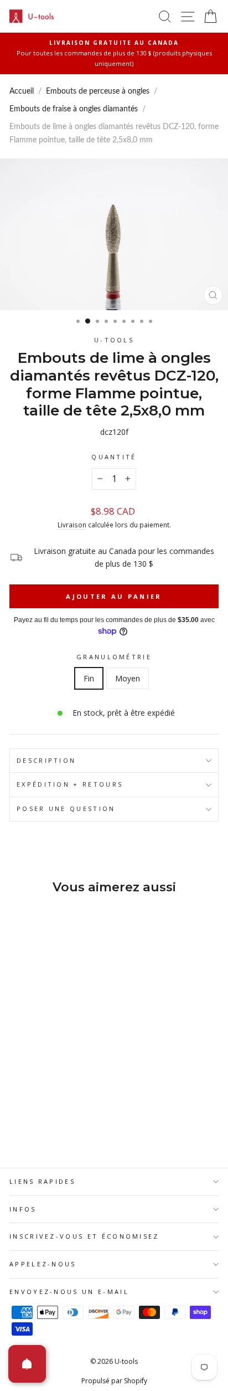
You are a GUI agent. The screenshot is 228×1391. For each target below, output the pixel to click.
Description (46, 760)
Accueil (21, 91)
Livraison (72, 524)
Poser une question (66, 808)
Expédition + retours (70, 784)
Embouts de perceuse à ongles (97, 91)
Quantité (114, 457)
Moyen (127, 678)
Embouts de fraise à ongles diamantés (73, 109)
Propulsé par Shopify (114, 1380)
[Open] (27, 1364)
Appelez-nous (42, 1264)
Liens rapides (42, 1181)
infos (23, 1209)
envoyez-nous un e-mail (69, 1291)
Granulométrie (114, 657)
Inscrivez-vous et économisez (84, 1236)
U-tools (114, 340)
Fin (89, 678)
